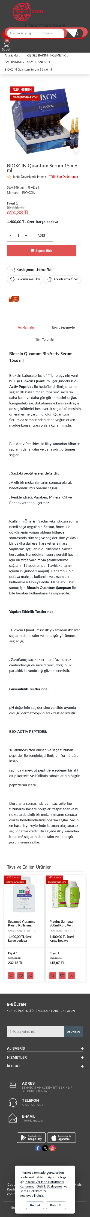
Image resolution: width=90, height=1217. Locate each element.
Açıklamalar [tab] (26, 327)
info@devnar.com (33, 1120)
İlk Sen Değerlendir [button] (65, 176)
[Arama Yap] (76, 33)
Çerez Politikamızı (33, 1191)
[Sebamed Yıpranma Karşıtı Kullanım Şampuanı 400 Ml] (24, 894)
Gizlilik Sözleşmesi (49, 1186)
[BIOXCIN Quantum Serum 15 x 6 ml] (45, 121)
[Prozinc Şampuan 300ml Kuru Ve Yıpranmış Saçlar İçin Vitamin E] (66, 894)
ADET (41, 235)
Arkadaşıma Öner (66, 279)
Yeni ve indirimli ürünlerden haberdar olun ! (41, 1010)
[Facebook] (38, 1148)
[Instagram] (52, 1148)
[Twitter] (45, 1148)
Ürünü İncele (11, 975)
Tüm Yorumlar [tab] (45, 339)
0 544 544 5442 (32, 1105)
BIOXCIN (28, 193)
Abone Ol (73, 1031)
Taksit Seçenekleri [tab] (64, 327)
